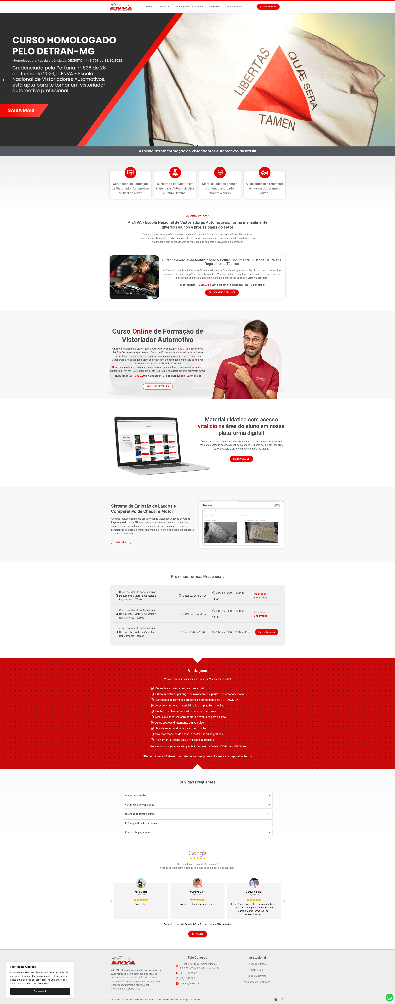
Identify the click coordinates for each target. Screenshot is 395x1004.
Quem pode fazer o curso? (140, 813)
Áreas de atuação (135, 795)
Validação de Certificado (189, 6)
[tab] (197, 795)
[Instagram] (282, 999)
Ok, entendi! (40, 991)
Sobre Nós (214, 6)
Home (149, 6)
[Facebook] (276, 999)
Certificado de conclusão (139, 804)
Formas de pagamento (138, 832)
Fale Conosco (234, 6)
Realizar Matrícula (267, 632)
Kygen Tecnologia (191, 999)
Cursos (162, 6)
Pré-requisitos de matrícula (141, 823)
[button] (268, 7)
